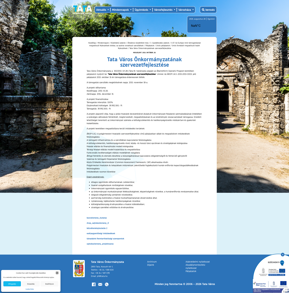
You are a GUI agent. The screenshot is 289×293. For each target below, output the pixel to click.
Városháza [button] (184, 9)
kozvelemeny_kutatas (97, 217)
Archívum (152, 261)
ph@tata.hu (102, 276)
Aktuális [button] (101, 9)
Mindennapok (103, 43)
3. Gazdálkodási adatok (159, 43)
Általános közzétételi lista (138, 43)
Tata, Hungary (201, 25)
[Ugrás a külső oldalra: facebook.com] (94, 284)
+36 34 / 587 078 (102, 273)
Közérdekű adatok (118, 43)
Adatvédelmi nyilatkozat (198, 261)
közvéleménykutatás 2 (97, 228)
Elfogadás (12, 284)
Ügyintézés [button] (141, 9)
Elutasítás (31, 284)
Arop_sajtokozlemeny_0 (98, 223)
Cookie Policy (30, 289)
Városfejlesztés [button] (163, 9)
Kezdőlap (92, 43)
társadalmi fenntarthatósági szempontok (105, 238)
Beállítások (49, 284)
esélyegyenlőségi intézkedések (101, 233)
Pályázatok (150, 45)
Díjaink (150, 264)
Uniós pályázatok (163, 45)
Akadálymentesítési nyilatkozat (195, 266)
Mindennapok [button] (120, 9)
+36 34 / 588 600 (106, 269)
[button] (57, 273)
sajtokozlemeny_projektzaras (100, 243)
